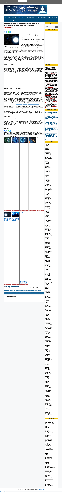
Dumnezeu (47, 118)
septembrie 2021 (48, 220)
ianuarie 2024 (47, 184)
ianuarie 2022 (47, 215)
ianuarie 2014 (47, 338)
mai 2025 (46, 163)
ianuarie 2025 (47, 168)
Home (5, 17)
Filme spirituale (47, 445)
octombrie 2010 (47, 388)
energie (52, 119)
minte (39, 287)
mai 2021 (46, 225)
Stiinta (46, 480)
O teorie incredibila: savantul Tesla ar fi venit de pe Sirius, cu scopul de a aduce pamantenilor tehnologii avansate (51, 86)
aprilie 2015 (47, 319)
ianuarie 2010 (47, 400)
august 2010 (47, 391)
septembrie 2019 (48, 251)
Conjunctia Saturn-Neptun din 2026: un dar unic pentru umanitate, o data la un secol (51, 97)
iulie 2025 (46, 161)
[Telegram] (10, 31)
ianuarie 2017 (47, 292)
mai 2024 (46, 179)
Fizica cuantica (47, 448)
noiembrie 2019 (47, 248)
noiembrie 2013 (47, 341)
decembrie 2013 (47, 340)
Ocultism (46, 463)
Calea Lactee (11, 287)
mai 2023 (46, 194)
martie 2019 (47, 258)
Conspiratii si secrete (48, 432)
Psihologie (46, 472)
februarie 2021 (47, 229)
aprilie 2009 (47, 412)
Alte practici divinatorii (49, 423)
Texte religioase (47, 484)
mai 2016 (46, 302)
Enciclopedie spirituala (8, 286)
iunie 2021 (46, 224)
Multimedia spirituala (48, 458)
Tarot (46, 481)
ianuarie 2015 (47, 323)
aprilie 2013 (47, 350)
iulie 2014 (46, 331)
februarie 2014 (47, 337)
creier (56, 115)
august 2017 (47, 283)
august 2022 (47, 206)
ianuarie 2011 (47, 385)
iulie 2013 (46, 346)
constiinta (18, 287)
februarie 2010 (47, 399)
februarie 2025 (47, 167)
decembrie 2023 (47, 185)
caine (8, 287)
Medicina (49, 17)
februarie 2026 (47, 152)
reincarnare (48, 129)
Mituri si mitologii (48, 457)
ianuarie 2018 (47, 277)
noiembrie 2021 (47, 217)
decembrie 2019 (47, 247)
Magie (46, 452)
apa (46, 112)
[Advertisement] (24, 81)
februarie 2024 (47, 183)
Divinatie (37, 17)
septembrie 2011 (47, 374)
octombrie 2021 (47, 219)
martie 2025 (47, 166)
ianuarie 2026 (47, 153)
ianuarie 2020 (47, 246)
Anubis (6, 287)
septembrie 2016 (48, 297)
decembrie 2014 (47, 324)
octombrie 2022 (47, 203)
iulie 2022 (46, 207)
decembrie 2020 (47, 231)
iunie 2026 (46, 146)
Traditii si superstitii (7, 2)
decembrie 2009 (47, 401)
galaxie (35, 287)
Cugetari (53, 116)
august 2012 (47, 360)
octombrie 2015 (47, 311)
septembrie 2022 (48, 204)
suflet (51, 134)
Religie (13, 2)
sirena (12, 288)
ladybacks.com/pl (3, 491)
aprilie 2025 (47, 165)
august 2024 (47, 175)
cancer (51, 113)
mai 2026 (46, 148)
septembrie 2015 (48, 313)
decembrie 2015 (47, 309)
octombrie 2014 (47, 327)
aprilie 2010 (47, 396)
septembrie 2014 (48, 328)
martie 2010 (47, 398)
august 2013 (47, 345)
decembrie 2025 (47, 154)
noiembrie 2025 (47, 156)
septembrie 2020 (48, 235)
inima (55, 123)
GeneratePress (41, 489)
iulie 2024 (46, 176)
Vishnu (35, 288)
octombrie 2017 (47, 280)
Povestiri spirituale (48, 468)
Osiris (5, 288)
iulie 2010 (46, 392)
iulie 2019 (46, 253)
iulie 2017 (46, 284)
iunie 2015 (46, 316)
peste (6, 288)
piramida (9, 288)
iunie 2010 (46, 394)
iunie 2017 (46, 286)
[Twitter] (6, 31)
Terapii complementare (49, 482)
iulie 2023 (46, 192)
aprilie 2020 (47, 242)
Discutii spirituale (49, 117)
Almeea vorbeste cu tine (49, 422)
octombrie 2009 (47, 404)
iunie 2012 (46, 363)
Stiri (46, 134)
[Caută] (56, 27)
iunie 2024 (46, 177)
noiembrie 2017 (47, 279)
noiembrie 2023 (47, 186)
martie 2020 (47, 243)
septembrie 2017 (48, 282)
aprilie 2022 (47, 211)
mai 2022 (46, 210)
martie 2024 (47, 181)
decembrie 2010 (47, 386)
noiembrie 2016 (47, 295)
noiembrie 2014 (47, 325)
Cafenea (46, 430)
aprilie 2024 (47, 180)
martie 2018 (47, 274)
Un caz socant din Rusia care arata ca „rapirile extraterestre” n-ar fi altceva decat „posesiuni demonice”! (23, 290)
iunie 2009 (46, 409)
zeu (36, 288)
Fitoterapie (55, 121)
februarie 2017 (47, 291)
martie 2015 (47, 320)
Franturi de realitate (43, 17)
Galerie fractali (47, 450)
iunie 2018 (46, 270)
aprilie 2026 (47, 149)
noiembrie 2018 (47, 264)
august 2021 (47, 221)
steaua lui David (31, 288)
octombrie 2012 (47, 358)
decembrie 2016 (47, 293)
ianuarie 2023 (47, 199)
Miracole (46, 455)
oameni (47, 125)
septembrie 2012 (48, 359)
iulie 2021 (46, 222)
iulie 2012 (46, 361)
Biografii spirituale (48, 428)
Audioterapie (47, 427)
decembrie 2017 (47, 278)
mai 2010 (46, 395)
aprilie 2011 (47, 381)
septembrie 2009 (48, 405)
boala (47, 113)
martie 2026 (47, 150)
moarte (42, 287)
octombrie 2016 (47, 296)
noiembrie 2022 (47, 202)
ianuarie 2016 (47, 307)
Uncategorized (47, 486)
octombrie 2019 (47, 249)
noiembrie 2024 (47, 171)
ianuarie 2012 (47, 369)
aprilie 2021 (47, 226)
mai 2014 (46, 333)
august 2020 (47, 237)
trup (48, 137)
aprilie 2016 (47, 304)
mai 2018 (46, 271)
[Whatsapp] (8, 31)
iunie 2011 (46, 378)
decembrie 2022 (47, 201)
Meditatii (46, 454)
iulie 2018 (46, 269)
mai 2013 (46, 349)
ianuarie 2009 (47, 416)
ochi (51, 125)
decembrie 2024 (47, 170)
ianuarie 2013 (47, 354)
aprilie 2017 (47, 288)
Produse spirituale (48, 471)
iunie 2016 (46, 301)
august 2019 (47, 252)
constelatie (15, 287)
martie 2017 (47, 289)
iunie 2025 (46, 162)
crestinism (47, 116)
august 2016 (47, 298)
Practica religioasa (48, 470)
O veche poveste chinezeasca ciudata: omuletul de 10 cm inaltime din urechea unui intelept (51, 100)
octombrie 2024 (47, 172)
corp (52, 115)
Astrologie (51, 112)
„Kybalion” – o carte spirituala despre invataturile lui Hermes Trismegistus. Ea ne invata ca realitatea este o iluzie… (51, 82)
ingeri (51, 123)
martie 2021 (47, 228)
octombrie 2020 (47, 234)
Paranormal (47, 466)
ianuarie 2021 (47, 230)
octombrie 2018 (47, 265)
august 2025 (47, 159)
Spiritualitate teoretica (21, 17)
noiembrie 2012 (47, 356)
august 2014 (47, 329)
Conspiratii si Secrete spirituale (12, 17)
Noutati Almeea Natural (49, 461)
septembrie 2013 (48, 343)
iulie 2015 (46, 315)
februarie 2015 (47, 322)
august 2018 (47, 267)
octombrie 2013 (47, 342)
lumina (37, 287)
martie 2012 (47, 367)
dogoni (21, 287)
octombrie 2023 (47, 188)
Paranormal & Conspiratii (52, 127)
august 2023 (47, 190)
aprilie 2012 (47, 365)
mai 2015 (46, 318)
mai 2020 (46, 240)
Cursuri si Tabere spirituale (49, 437)
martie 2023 (47, 197)
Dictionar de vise (48, 439)
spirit (48, 130)
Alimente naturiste (48, 421)
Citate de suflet (47, 431)
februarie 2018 (47, 275)
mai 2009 (46, 410)
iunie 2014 (46, 332)
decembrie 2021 (47, 216)
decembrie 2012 (47, 355)
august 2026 (47, 144)
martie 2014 (47, 336)
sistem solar (16, 288)
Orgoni (46, 464)
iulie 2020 (46, 238)
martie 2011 (47, 382)
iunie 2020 (46, 239)
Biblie (55, 112)
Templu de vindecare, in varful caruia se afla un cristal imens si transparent (51, 94)
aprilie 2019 (47, 257)
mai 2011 (46, 379)
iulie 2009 (46, 408)
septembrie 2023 (48, 189)
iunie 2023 (46, 193)
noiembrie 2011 (47, 372)
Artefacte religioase (48, 425)
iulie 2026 (46, 145)
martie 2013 (47, 351)
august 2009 (47, 407)
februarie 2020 (47, 244)
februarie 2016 (47, 306)
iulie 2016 (46, 300)
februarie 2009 (47, 414)
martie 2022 (47, 212)
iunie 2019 (46, 255)
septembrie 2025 (48, 158)
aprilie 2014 (47, 334)
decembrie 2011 (47, 370)
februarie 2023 (47, 198)
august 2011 (47, 376)
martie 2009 (47, 413)
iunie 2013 (46, 347)
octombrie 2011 (47, 373)
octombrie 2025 (47, 157)
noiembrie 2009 (47, 403)
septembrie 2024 (48, 174)
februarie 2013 (47, 352)
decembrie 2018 (47, 262)
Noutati (46, 459)
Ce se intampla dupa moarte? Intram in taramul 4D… (51, 73)
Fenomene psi (48, 121)
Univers (52, 137)
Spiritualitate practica (30, 17)
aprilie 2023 (47, 195)
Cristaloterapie (47, 435)
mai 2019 (46, 256)
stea (28, 288)
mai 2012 (46, 364)
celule (55, 113)
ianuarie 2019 (47, 261)
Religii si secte (47, 475)
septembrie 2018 (48, 266)
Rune (46, 476)
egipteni (23, 287)
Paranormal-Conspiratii (20, 2)
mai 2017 (46, 287)
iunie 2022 (46, 208)
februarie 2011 (47, 383)
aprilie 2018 (47, 273)
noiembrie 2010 (47, 387)
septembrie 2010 (48, 390)
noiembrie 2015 (47, 310)
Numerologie (47, 462)
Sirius (13, 288)
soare (19, 288)
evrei (33, 287)
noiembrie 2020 (47, 233)
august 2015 (47, 314)
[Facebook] (5, 31)
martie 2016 (47, 305)
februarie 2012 (47, 368)
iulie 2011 (46, 377)
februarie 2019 (47, 260)
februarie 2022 (47, 213)
